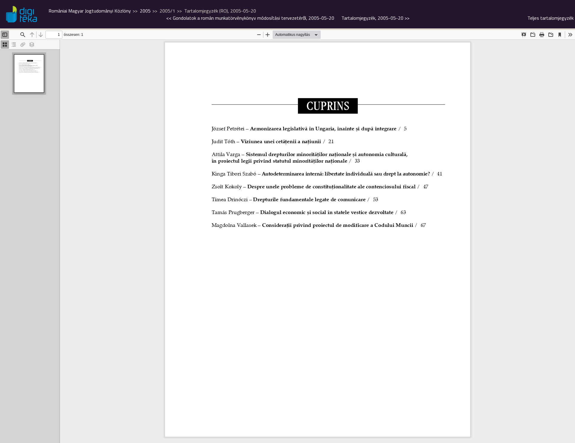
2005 (145, 10)
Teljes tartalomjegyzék (550, 18)
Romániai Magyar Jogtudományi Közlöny (90, 10)
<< (250, 18)
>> (375, 18)
